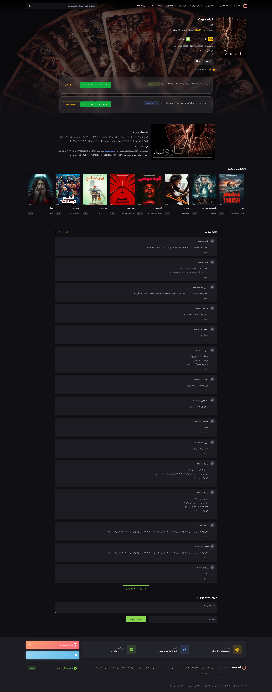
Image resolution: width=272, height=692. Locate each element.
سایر (152, 5)
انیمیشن (182, 5)
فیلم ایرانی (210, 5)
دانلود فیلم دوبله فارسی (126, 667)
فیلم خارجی (225, 5)
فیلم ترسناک (109, 151)
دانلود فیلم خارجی (208, 667)
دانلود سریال (144, 667)
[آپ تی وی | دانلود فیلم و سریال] (240, 7)
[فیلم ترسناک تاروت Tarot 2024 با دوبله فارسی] (231, 37)
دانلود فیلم (223, 667)
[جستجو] (30, 6)
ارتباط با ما (141, 5)
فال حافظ (98, 667)
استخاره (209, 673)
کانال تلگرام (67, 655)
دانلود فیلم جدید (174, 667)
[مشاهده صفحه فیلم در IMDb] (210, 39)
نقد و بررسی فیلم (222, 673)
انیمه (160, 5)
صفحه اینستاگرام (66, 645)
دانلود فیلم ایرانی (191, 667)
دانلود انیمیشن (158, 667)
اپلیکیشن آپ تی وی (51, 668)
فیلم (201, 673)
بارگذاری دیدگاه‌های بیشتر (136, 588)
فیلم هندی (109, 667)
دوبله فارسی (171, 5)
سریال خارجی (197, 5)
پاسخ (205, 252)
